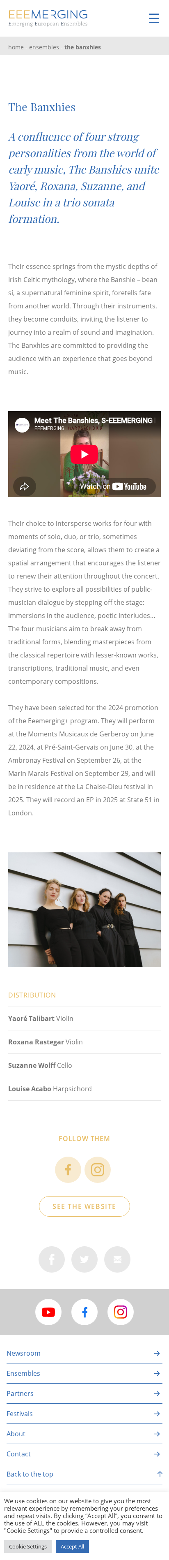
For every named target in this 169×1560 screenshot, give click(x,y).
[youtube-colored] (48, 1312)
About (16, 1433)
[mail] (117, 1259)
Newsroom (24, 1353)
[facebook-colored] (84, 1312)
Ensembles (44, 47)
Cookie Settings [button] (28, 1546)
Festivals (20, 1413)
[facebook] (68, 1170)
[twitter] (84, 1259)
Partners (20, 1393)
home (16, 47)
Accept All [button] (72, 1546)
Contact (19, 1453)
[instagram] (97, 1170)
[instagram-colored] (120, 1312)
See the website (84, 1206)
